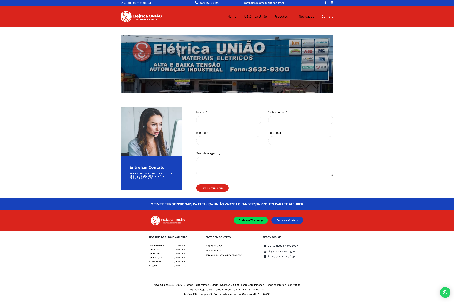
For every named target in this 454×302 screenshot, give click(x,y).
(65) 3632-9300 (209, 2)
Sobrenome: (277, 112)
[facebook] (325, 2)
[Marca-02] (141, 12)
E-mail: (202, 132)
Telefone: (275, 132)
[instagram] (332, 2)
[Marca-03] (168, 217)
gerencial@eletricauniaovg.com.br (264, 2)
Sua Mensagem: (208, 153)
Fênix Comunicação (252, 284)
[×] (445, 292)
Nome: (201, 112)
